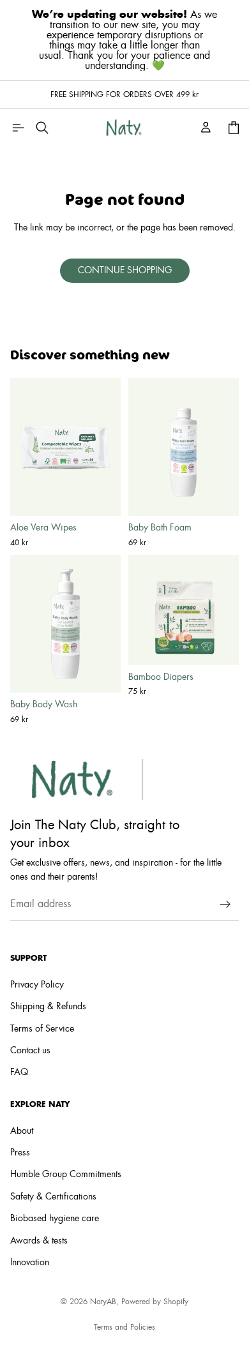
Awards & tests (39, 1240)
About (21, 1130)
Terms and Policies (124, 1327)
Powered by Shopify (154, 1301)
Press (20, 1152)
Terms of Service (42, 1029)
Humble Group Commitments (65, 1174)
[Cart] (234, 128)
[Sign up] (225, 904)
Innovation (29, 1262)
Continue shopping (125, 270)
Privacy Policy (37, 985)
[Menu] (18, 128)
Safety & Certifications (53, 1196)
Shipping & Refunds (48, 1006)
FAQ (19, 1072)
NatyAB (103, 1301)
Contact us (30, 1050)
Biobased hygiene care (54, 1218)
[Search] (42, 128)
